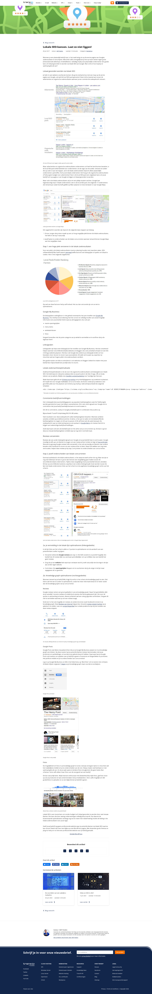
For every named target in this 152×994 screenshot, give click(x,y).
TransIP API (80, 973)
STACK (43, 980)
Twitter (25, 972)
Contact (97, 973)
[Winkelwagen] (112, 2)
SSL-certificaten (63, 977)
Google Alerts (85, 423)
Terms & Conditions (112, 989)
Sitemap (97, 980)
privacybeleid (86, 956)
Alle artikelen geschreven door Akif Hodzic (65, 937)
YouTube (25, 978)
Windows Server (46, 970)
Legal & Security (117, 967)
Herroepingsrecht (117, 970)
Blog (96, 977)
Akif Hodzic (60, 51)
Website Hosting (63, 973)
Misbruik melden (117, 973)
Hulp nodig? (97, 3)
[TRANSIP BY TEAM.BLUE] (28, 965)
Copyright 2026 (124, 989)
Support (79, 967)
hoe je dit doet (102, 442)
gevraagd (69, 252)
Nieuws (97, 967)
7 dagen (63, 664)
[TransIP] (28, 2)
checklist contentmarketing (75, 376)
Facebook (26, 969)
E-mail (47, 3)
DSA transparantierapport (120, 980)
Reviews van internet (65, 604)
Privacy (103, 989)
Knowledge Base (81, 970)
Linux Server (44, 973)
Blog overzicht (49, 43)
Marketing (89, 51)
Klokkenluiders (116, 977)
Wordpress (62, 980)
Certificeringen (81, 977)
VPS (42, 967)
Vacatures (97, 970)
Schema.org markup (68, 380)
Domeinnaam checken (65, 970)
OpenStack (44, 977)
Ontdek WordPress (76, 834)
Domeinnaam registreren (66, 967)
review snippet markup (94, 604)
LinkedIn (25, 975)
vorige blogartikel (68, 606)
